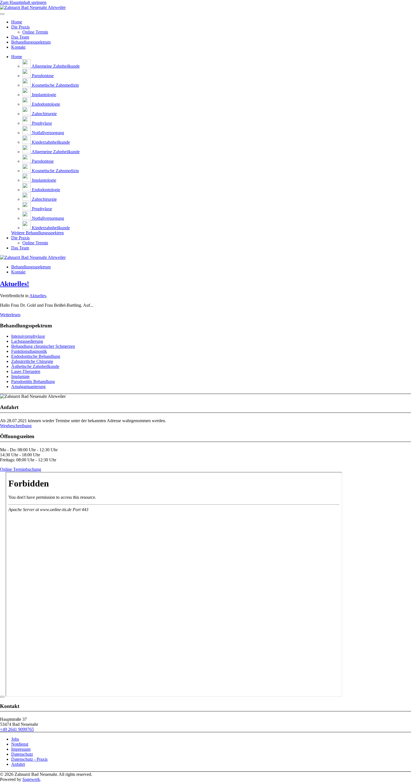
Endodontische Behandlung (35, 356)
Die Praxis (20, 27)
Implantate (20, 376)
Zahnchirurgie (44, 113)
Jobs (15, 739)
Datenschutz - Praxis (29, 759)
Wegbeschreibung (16, 425)
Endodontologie (45, 104)
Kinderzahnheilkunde (50, 142)
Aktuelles (37, 295)
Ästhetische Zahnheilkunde (35, 366)
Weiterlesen (10, 314)
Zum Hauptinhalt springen (23, 2)
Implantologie (43, 94)
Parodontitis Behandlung (33, 381)
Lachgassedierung (27, 341)
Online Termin (35, 32)
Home (16, 22)
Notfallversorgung (47, 132)
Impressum (20, 749)
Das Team (20, 37)
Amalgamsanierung (28, 386)
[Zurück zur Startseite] (33, 7)
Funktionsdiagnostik (29, 351)
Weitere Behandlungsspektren (37, 232)
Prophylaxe (41, 123)
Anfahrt (18, 764)
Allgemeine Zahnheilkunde (55, 66)
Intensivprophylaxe (28, 336)
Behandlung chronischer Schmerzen (43, 346)
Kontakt (18, 47)
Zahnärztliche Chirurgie (32, 361)
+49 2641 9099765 (17, 729)
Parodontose (42, 75)
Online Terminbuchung (20, 469)
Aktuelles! (14, 283)
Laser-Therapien (25, 371)
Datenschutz (22, 754)
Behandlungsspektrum (31, 42)
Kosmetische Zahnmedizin (55, 85)
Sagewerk (31, 779)
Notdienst (19, 744)
